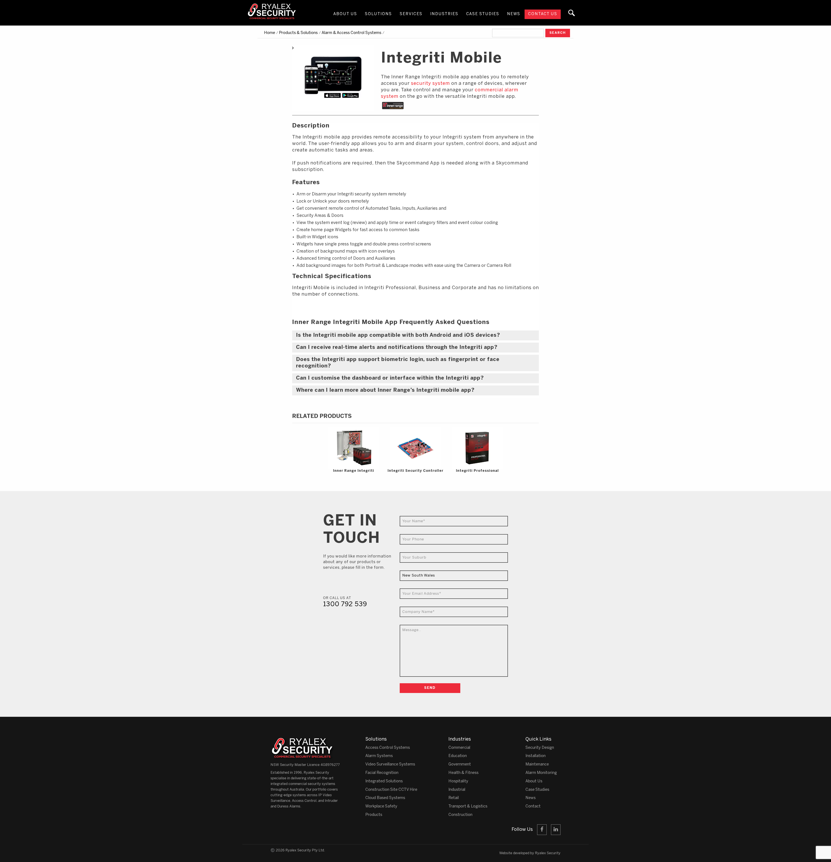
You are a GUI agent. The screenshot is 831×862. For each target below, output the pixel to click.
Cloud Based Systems (385, 798)
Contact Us (542, 14)
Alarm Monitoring (541, 773)
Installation (535, 756)
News (513, 14)
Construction (460, 815)
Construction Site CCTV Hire (391, 790)
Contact (533, 806)
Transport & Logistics (467, 806)
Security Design (539, 748)
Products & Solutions (298, 33)
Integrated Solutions (384, 781)
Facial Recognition (381, 773)
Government (459, 764)
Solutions (378, 14)
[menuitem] (345, 18)
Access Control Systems (387, 748)
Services (411, 14)
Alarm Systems (379, 756)
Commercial (459, 748)
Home (269, 33)
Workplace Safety (381, 806)
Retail (453, 798)
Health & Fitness (463, 773)
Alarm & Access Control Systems (351, 33)
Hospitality (458, 781)
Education (457, 756)
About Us (345, 14)
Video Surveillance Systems (390, 764)
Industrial (456, 790)
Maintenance (537, 764)
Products (373, 815)
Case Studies (482, 14)
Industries (444, 14)
